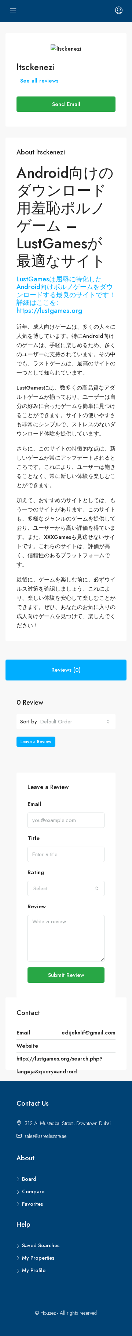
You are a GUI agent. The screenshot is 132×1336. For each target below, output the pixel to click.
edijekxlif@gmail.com (88, 1033)
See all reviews (39, 81)
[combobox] (75, 721)
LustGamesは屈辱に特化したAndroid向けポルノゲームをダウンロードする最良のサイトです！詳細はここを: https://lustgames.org (65, 294)
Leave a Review (36, 741)
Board (29, 1179)
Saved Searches (40, 1245)
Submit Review (66, 975)
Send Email (66, 104)
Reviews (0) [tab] (66, 670)
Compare (33, 1191)
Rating (35, 872)
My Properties (38, 1258)
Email (34, 804)
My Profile (33, 1270)
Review (36, 906)
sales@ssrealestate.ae (45, 1136)
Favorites (32, 1204)
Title (33, 838)
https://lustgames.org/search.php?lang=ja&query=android (59, 1065)
